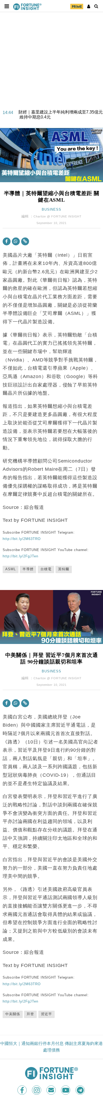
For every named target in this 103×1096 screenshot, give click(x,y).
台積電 (46, 569)
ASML (10, 569)
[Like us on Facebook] (22, 1090)
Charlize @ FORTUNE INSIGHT (58, 216)
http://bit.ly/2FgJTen (20, 556)
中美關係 (12, 1014)
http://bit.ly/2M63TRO (21, 539)
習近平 (46, 1014)
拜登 (30, 1014)
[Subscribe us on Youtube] (66, 1090)
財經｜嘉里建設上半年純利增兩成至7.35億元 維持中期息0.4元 (60, 111)
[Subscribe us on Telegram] (81, 1090)
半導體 (28, 569)
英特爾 (63, 569)
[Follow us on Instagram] (37, 1090)
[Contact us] (51, 1090)
